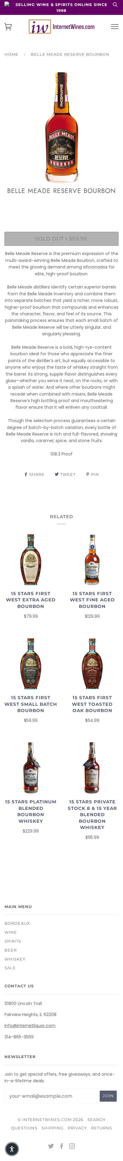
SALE (10, 967)
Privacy (77, 1128)
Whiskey (14, 959)
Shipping (52, 1128)
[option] (61, 128)
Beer (10, 950)
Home (11, 54)
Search (96, 1119)
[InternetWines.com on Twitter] (51, 1147)
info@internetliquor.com (30, 1026)
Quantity (61, 206)
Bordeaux (17, 923)
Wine (10, 932)
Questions (24, 1128)
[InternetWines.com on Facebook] (62, 1147)
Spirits (12, 941)
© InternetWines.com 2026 (50, 1119)
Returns (101, 1128)
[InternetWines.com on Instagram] (72, 1147)
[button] (12, 1149)
